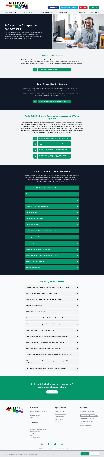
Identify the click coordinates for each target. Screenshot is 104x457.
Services (57, 422)
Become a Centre (46, 12)
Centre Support (60, 411)
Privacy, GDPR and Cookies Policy (21, 455)
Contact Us (94, 7)
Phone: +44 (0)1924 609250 (38, 411)
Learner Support (60, 416)
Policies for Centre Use (87, 411)
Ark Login (83, 7)
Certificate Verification (68, 7)
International (81, 12)
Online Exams (53, 7)
